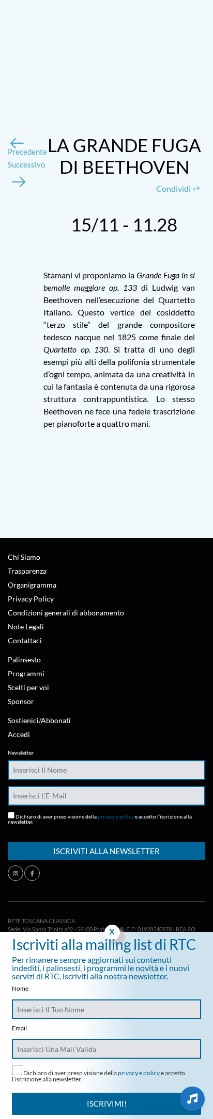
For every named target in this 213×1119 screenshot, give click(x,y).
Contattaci (25, 640)
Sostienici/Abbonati (39, 720)
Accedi (19, 734)
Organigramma (32, 584)
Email (19, 1028)
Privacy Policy (31, 598)
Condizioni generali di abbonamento (66, 612)
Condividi (174, 188)
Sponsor (21, 701)
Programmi (26, 673)
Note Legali (26, 626)
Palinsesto (24, 659)
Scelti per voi (28, 687)
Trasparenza (27, 570)
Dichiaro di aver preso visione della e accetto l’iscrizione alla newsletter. (100, 818)
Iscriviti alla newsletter (106, 851)
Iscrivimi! (107, 1103)
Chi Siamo (24, 557)
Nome (20, 989)
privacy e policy (116, 816)
